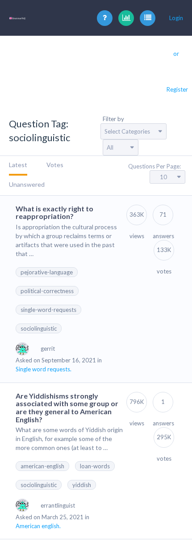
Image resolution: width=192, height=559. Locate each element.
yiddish (81, 484)
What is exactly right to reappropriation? (54, 212)
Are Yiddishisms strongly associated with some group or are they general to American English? (67, 407)
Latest (18, 164)
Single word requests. (43, 369)
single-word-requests (48, 309)
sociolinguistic (39, 328)
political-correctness (47, 290)
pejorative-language (47, 272)
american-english (42, 466)
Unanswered (27, 184)
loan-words (95, 466)
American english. (38, 526)
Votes (54, 164)
